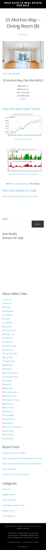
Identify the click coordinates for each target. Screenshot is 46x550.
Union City (9, 435)
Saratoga (9, 423)
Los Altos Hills (11, 353)
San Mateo (9, 415)
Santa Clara (10, 419)
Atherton (8, 299)
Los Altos (9, 350)
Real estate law (8, 500)
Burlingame (9, 311)
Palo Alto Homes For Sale (19, 190)
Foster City (9, 334)
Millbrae (8, 365)
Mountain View (11, 377)
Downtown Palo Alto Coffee (14, 453)
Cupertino (8, 323)
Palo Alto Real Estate (20, 184)
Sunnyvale (9, 431)
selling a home (8, 511)
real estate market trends (13, 505)
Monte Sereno (11, 373)
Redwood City (11, 396)
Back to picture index (11, 73)
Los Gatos (9, 357)
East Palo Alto (10, 330)
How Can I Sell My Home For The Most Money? (22, 464)
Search (5, 219)
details (23, 99)
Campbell (8, 315)
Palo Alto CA (29, 537)
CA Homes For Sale (14, 542)
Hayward (9, 342)
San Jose (8, 411)
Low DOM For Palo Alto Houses (15, 474)
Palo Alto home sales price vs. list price (23, 174)
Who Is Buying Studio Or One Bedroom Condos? (22, 458)
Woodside (9, 438)
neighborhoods (8, 494)
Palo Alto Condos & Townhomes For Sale (19, 196)
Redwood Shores (12, 400)
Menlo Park (10, 361)
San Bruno (9, 404)
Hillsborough (10, 346)
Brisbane (7, 307)
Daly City (7, 326)
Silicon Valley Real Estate (18, 533)
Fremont (9, 338)
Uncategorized (8, 516)
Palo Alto (9, 388)
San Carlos (9, 408)
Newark (8, 381)
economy (6, 489)
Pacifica (8, 384)
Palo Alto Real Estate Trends (21, 109)
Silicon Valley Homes (30, 542)
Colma (7, 319)
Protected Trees (9, 469)
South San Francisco (13, 427)
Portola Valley (11, 392)
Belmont (7, 303)
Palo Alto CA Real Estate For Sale (23, 4)
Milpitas (8, 369)
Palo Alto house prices (23, 139)
